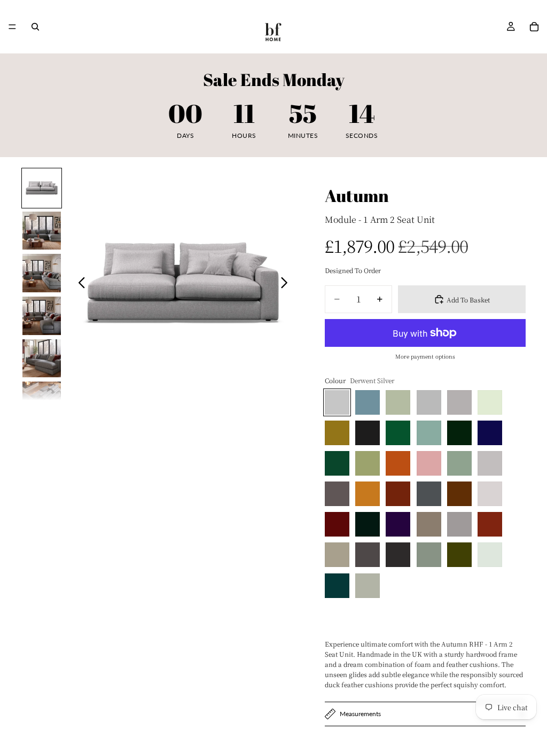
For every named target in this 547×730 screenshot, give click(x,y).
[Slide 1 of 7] (41, 188)
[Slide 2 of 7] (41, 231)
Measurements (360, 714)
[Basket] (534, 26)
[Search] (35, 26)
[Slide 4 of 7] (41, 316)
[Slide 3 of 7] (41, 273)
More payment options (425, 356)
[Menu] (12, 26)
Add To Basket (468, 299)
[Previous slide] (79, 284)
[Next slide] (287, 284)
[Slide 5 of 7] (41, 358)
